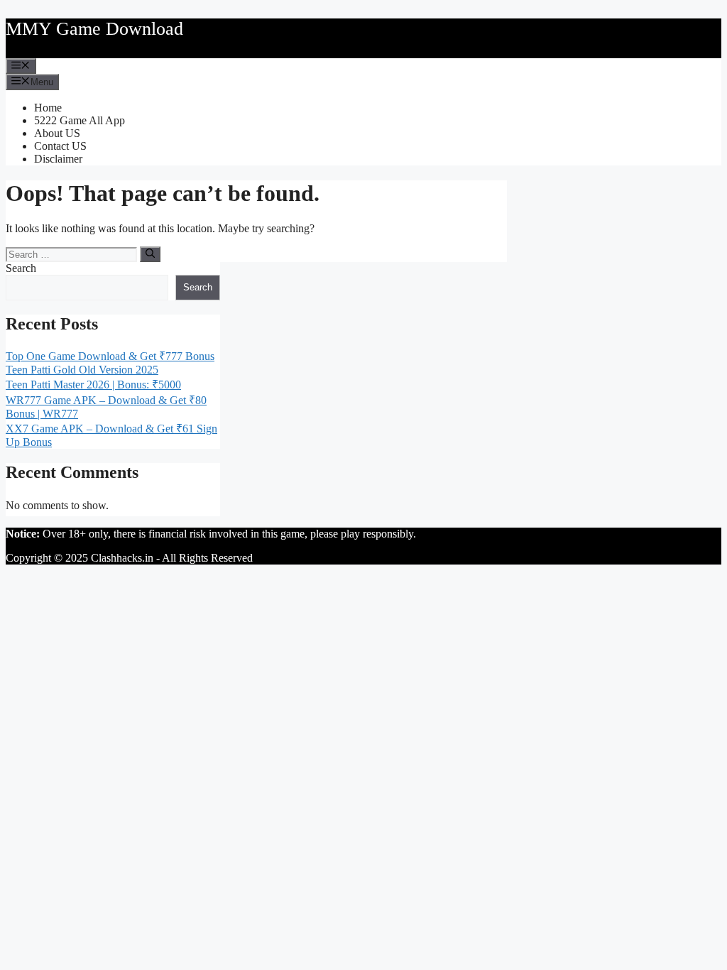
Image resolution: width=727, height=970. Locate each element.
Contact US (60, 146)
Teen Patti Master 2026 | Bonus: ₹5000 (93, 384)
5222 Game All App (79, 120)
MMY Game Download (94, 28)
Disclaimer (58, 159)
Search (21, 268)
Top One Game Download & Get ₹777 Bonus (110, 356)
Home (48, 108)
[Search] (150, 254)
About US (57, 133)
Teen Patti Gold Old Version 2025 (82, 370)
